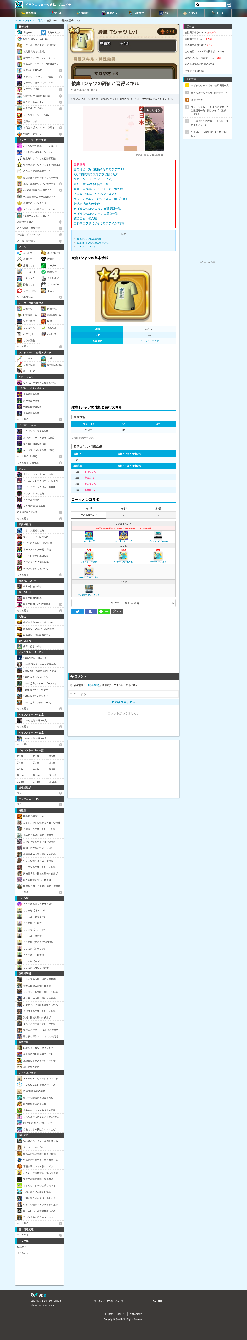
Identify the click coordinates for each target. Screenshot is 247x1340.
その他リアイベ (89, 515)
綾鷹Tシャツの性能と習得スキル (94, 242)
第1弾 (89, 508)
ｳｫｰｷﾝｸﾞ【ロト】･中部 (88, 577)
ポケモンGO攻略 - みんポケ (44, 1305)
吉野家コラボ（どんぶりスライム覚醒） (100, 223)
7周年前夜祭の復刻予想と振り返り (96, 174)
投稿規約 (93, 685)
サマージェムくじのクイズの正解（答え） (101, 199)
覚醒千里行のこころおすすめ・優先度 (98, 189)
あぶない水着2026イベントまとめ (96, 194)
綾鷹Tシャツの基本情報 (89, 238)
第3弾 (158, 508)
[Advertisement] (123, 373)
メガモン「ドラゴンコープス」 (94, 179)
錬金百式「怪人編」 (87, 218)
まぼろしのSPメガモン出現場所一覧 (97, 208)
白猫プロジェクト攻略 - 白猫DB (46, 1300)
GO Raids (157, 1300)
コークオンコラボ (86, 246)
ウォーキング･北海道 (123, 561)
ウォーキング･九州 (89, 561)
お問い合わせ (135, 1313)
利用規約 (109, 1313)
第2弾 (124, 508)
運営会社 (121, 1313)
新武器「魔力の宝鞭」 (88, 204)
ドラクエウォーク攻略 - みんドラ (48, 4)
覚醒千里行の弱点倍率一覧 (91, 184)
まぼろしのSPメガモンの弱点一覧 (96, 213)
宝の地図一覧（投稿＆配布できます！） (100, 169)
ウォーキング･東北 (158, 561)
